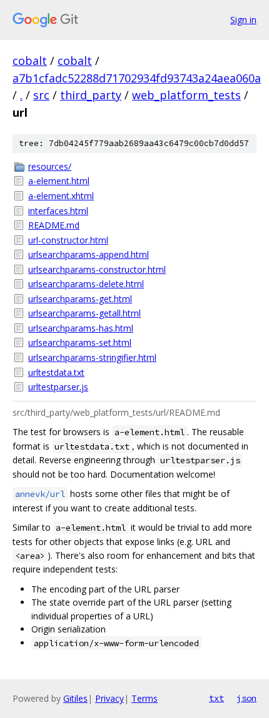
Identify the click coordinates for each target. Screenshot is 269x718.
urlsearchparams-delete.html (86, 284)
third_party (90, 94)
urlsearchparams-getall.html (84, 313)
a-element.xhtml (61, 196)
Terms (144, 698)
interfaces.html (58, 211)
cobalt (30, 60)
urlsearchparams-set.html (79, 342)
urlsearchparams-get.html (80, 299)
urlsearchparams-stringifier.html (92, 357)
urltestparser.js (58, 387)
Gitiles (75, 698)
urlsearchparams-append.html (88, 254)
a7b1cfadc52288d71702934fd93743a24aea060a (137, 78)
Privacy (109, 698)
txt (216, 698)
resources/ (49, 166)
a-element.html (58, 181)
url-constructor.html (68, 240)
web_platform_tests (186, 94)
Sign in (243, 20)
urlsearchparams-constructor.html (97, 269)
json (246, 698)
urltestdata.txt (56, 372)
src (41, 94)
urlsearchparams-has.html (80, 328)
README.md (53, 225)
